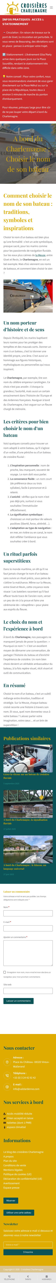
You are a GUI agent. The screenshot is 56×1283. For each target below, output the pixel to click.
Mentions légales (13, 1170)
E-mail (7, 922)
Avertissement (11, 1183)
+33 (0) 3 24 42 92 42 (24, 1078)
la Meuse (40, 255)
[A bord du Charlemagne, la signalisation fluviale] (28, 804)
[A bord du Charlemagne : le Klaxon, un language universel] (28, 849)
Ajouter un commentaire (15, 937)
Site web (7, 984)
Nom (6, 907)
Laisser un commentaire (18, 1001)
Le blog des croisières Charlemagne (23, 1152)
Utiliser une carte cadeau (18, 1212)
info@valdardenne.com (26, 1089)
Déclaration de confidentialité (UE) (22, 1179)
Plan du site (10, 1161)
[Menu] (51, 7)
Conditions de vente (14, 1165)
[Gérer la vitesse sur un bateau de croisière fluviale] (28, 759)
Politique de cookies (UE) (17, 1174)
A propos (8, 1156)
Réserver (10, 1200)
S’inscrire (28, 1252)
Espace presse (11, 1188)
